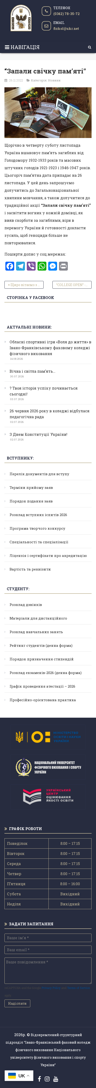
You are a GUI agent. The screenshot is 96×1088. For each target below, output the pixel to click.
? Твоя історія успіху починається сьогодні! (44, 391)
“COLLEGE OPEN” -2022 (74, 285)
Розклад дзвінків (26, 604)
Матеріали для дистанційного (38, 618)
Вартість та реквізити (30, 569)
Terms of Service (78, 988)
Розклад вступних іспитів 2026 (38, 514)
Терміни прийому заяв (31, 487)
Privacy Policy (51, 988)
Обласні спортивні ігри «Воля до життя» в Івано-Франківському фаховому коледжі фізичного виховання (50, 347)
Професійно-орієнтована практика (43, 699)
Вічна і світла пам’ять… (32, 371)
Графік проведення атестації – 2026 (42, 686)
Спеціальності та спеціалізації (39, 542)
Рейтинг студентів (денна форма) (41, 645)
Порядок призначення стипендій (42, 659)
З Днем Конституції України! (38, 434)
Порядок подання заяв (31, 501)
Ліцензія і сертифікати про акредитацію (48, 555)
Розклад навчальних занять (36, 631)
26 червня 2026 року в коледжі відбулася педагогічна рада (49, 413)
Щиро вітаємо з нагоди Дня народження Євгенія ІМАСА (27, 285)
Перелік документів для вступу (39, 473)
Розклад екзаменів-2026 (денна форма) (46, 672)
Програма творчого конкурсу (37, 528)
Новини (54, 80)
